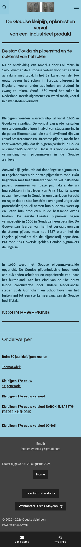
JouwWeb (22, 525)
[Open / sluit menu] (76, 7)
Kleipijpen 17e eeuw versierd (23, 396)
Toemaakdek (11, 367)
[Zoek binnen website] (4, 7)
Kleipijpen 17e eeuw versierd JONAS (29, 426)
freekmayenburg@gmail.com (40, 449)
